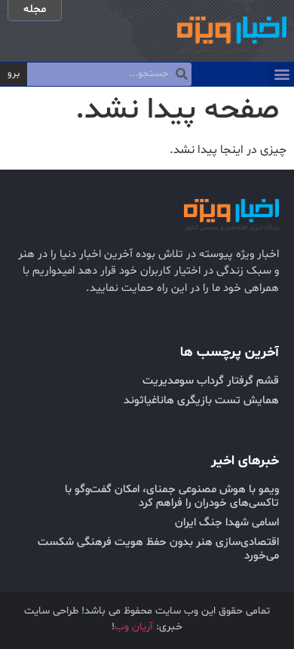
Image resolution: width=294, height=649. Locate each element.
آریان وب (134, 627)
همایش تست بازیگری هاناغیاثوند (201, 401)
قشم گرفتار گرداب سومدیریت (210, 381)
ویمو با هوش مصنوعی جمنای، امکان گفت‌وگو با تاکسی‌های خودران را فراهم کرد (172, 496)
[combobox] (109, 75)
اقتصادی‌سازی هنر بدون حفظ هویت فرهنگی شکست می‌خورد (158, 549)
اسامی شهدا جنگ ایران (227, 523)
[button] (281, 74)
